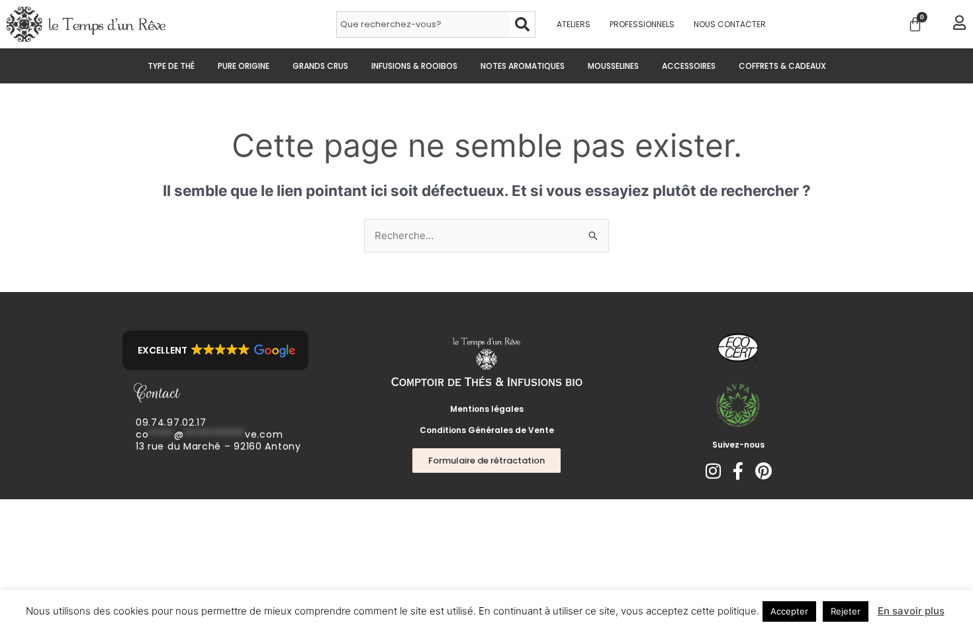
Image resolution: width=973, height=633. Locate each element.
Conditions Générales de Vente (487, 430)
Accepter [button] (789, 611)
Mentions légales (487, 408)
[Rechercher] (522, 24)
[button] (215, 350)
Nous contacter (730, 24)
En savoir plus (911, 611)
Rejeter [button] (845, 611)
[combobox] (423, 24)
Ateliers (573, 24)
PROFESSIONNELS (642, 24)
